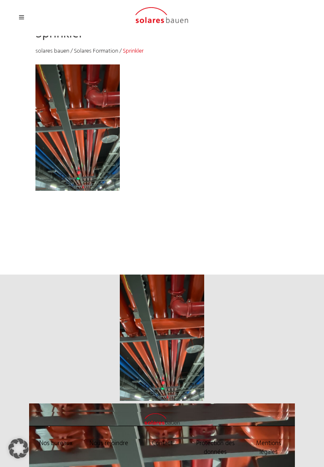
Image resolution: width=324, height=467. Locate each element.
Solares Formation (96, 51)
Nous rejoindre (108, 443)
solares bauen (52, 51)
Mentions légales (268, 447)
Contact (162, 443)
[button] (18, 448)
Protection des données (215, 447)
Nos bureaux (56, 443)
